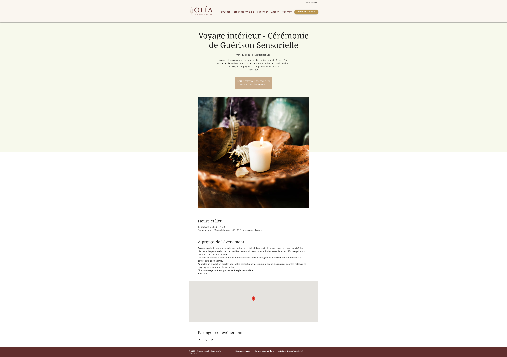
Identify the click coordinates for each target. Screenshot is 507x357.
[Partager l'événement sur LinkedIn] (212, 340)
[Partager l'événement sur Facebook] (199, 340)
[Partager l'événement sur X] (205, 340)
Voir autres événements (253, 84)
